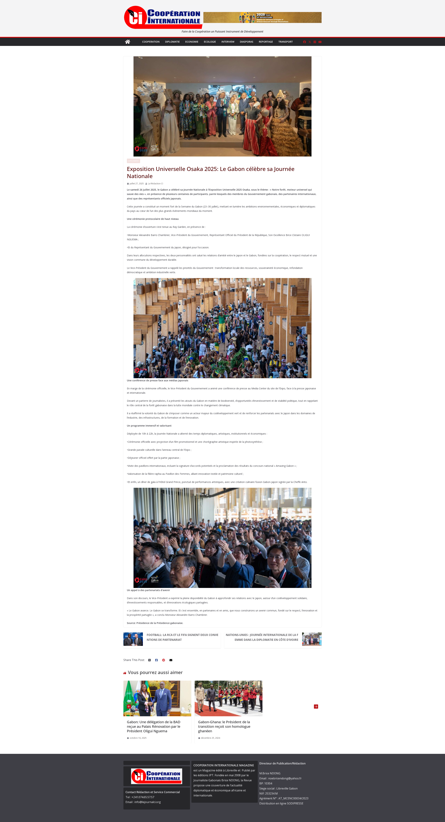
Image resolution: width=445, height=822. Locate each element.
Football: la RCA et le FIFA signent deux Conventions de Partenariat (182, 637)
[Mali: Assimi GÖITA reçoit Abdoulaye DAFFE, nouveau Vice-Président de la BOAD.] (228, 683)
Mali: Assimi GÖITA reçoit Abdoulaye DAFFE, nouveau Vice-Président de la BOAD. (227, 726)
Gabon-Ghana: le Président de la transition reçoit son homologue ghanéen (153, 726)
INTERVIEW (227, 41)
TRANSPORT (285, 41)
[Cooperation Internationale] (127, 42)
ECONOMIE (191, 41)
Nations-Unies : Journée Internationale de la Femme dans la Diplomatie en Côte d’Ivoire (262, 637)
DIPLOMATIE (172, 41)
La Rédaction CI (155, 183)
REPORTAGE (266, 41)
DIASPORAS (246, 41)
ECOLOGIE (210, 41)
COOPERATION (151, 41)
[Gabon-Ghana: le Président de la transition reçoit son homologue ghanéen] (157, 683)
